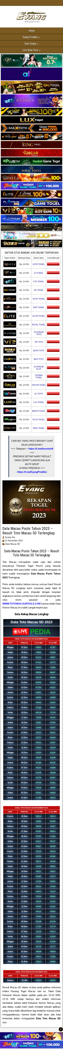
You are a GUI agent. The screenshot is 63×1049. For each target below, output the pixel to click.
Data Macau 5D (12, 544)
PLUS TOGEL (39, 419)
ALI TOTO (38, 394)
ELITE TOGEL (39, 316)
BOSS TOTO (38, 350)
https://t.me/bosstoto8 (40, 448)
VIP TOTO (38, 342)
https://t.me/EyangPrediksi (32, 472)
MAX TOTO (39, 359)
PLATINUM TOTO (39, 333)
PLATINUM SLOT (39, 368)
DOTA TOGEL (39, 264)
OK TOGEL (39, 290)
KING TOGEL (39, 428)
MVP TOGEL (38, 307)
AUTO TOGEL (39, 299)
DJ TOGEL (38, 273)
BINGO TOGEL (38, 411)
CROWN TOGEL (38, 376)
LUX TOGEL (38, 402)
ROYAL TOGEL (38, 325)
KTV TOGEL (38, 281)
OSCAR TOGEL (39, 385)
